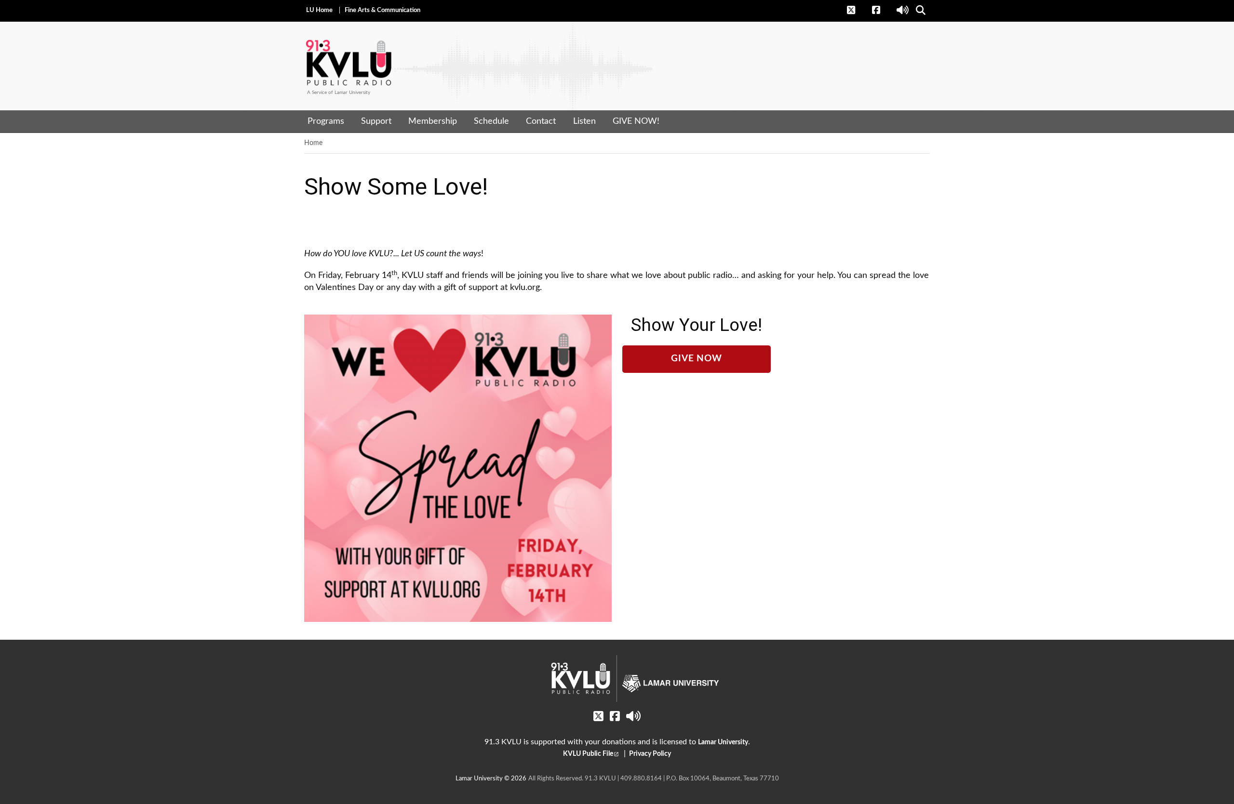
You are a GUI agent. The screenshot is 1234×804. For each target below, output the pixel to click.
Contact (541, 121)
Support (376, 121)
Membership (432, 121)
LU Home (319, 10)
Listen (584, 121)
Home (313, 143)
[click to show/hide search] (921, 10)
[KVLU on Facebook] (881, 10)
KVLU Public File (588, 754)
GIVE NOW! (636, 121)
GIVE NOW (696, 358)
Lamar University (723, 742)
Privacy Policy (649, 754)
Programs (326, 121)
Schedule (491, 121)
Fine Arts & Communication (382, 10)
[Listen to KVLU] (903, 10)
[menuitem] (325, 121)
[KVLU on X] (856, 10)
